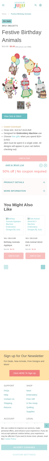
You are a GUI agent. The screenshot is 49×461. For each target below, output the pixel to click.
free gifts (16, 136)
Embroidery (31, 395)
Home (4, 14)
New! (28, 390)
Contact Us (9, 399)
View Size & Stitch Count (12, 117)
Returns (7, 407)
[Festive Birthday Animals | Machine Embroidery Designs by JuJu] (20, 105)
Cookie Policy (10, 439)
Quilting (30, 407)
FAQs (6, 390)
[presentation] (43, 267)
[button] (45, 5)
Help (6, 395)
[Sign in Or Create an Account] (40, 5)
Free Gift (30, 399)
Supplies (30, 411)
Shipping (8, 403)
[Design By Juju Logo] (20, 5)
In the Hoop (31, 403)
